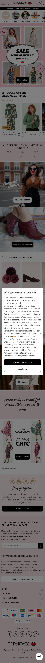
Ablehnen (22, 369)
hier (15, 336)
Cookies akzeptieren (22, 362)
